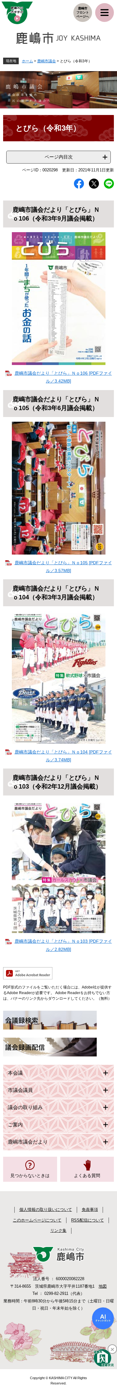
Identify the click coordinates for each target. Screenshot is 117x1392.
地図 (103, 1286)
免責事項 (90, 1209)
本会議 (15, 1073)
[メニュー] (104, 12)
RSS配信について (87, 1220)
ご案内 (15, 1124)
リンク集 (58, 1230)
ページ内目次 (59, 156)
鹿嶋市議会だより (28, 1141)
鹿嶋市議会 (46, 61)
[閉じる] (112, 1349)
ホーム (27, 61)
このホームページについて (37, 1220)
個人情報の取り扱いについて (45, 1209)
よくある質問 (87, 1175)
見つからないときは (30, 1175)
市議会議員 (20, 1090)
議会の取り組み (25, 1107)
